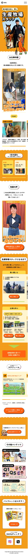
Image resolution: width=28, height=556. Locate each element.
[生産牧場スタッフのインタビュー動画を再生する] (14, 221)
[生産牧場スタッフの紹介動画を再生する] (14, 89)
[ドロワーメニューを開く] (25, 2)
